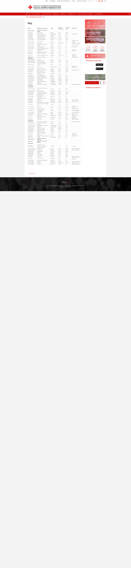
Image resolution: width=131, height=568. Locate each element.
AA (70, 186)
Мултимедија (52, 0)
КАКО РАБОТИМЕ (46, 14)
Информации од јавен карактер (63, 0)
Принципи (56, 14)
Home (27, 17)
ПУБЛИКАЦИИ (98, 14)
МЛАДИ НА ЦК (72, 14)
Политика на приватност (82, 0)
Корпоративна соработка (85, 14)
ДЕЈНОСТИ (63, 14)
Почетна (28, 14)
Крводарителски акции (36, 17)
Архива (46, 0)
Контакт (73, 0)
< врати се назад (32, 173)
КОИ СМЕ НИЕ (36, 14)
